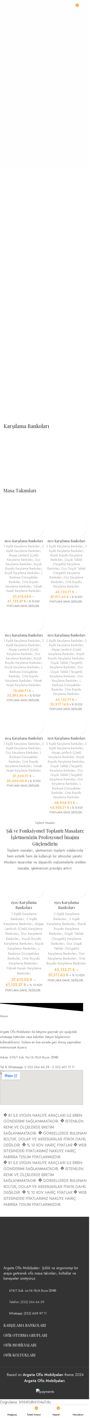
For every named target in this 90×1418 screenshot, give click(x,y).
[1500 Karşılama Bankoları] (23, 518)
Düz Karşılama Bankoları (23, 561)
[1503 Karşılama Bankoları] (66, 612)
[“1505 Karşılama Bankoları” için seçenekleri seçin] (50, 722)
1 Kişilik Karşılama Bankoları (22, 546)
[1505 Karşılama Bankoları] (66, 715)
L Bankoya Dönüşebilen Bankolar (26, 577)
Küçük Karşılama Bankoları (22, 573)
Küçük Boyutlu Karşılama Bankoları (23, 566)
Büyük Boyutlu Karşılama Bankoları (66, 656)
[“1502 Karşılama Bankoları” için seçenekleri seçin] (7, 619)
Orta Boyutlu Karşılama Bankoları (22, 584)
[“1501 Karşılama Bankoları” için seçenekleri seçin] (50, 525)
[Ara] (85, 7)
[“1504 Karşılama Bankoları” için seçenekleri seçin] (7, 722)
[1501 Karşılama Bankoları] (66, 518)
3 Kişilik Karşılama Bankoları (68, 548)
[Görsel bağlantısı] (20, 1243)
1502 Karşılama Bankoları (24, 635)
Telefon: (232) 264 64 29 (26, 1302)
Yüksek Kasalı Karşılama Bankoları (24, 588)
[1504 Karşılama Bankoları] (23, 715)
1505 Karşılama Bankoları (66, 738)
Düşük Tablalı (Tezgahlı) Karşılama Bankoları (64, 564)
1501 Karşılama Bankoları (66, 541)
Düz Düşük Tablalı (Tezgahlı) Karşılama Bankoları (68, 573)
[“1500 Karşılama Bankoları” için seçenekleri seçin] (7, 525)
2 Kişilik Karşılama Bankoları (25, 548)
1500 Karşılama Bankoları (23, 541)
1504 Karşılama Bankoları (24, 738)
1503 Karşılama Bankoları (66, 635)
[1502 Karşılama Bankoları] (23, 612)
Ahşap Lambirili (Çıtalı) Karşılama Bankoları (23, 557)
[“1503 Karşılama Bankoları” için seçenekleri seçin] (50, 619)
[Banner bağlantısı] (45, 216)
